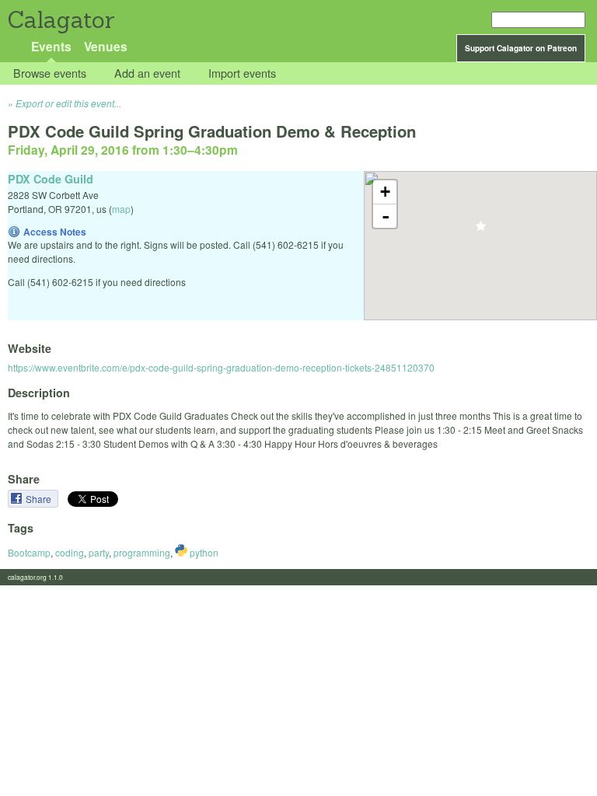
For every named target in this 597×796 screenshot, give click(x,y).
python (202, 552)
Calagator (60, 20)
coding (69, 552)
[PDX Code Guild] (480, 230)
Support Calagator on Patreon (521, 48)
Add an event (147, 73)
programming (141, 552)
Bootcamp (29, 552)
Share (40, 498)
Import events (242, 73)
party (99, 552)
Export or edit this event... (68, 103)
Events (51, 46)
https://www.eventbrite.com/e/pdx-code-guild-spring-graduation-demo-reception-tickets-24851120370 (221, 367)
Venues (105, 46)
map (121, 208)
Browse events (49, 73)
